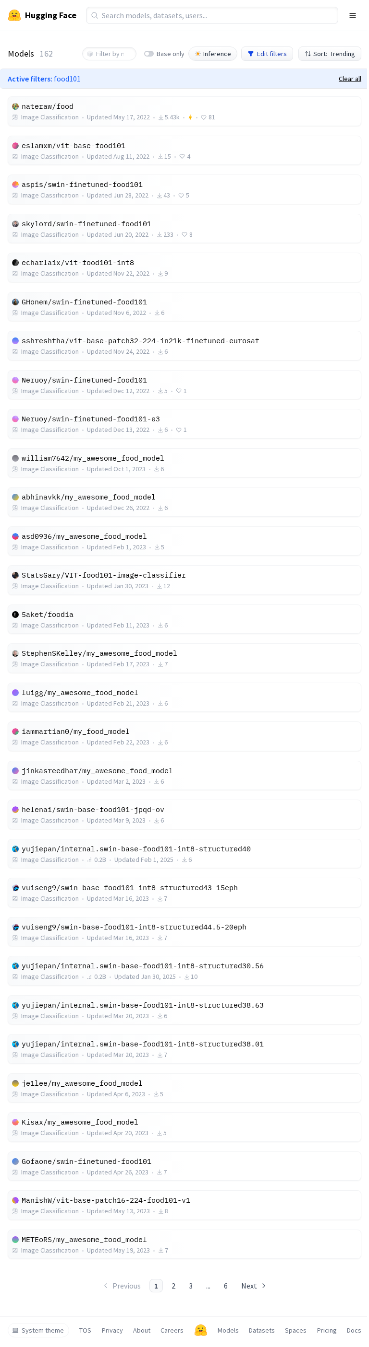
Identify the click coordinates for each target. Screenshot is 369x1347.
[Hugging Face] (201, 1330)
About (141, 1330)
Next (249, 1285)
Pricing (327, 1330)
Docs (354, 1330)
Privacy (112, 1330)
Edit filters (272, 53)
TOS (85, 1330)
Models (228, 1330)
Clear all (350, 78)
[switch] (149, 54)
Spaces (296, 1330)
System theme (43, 1330)
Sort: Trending (334, 53)
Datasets (262, 1330)
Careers (172, 1330)
